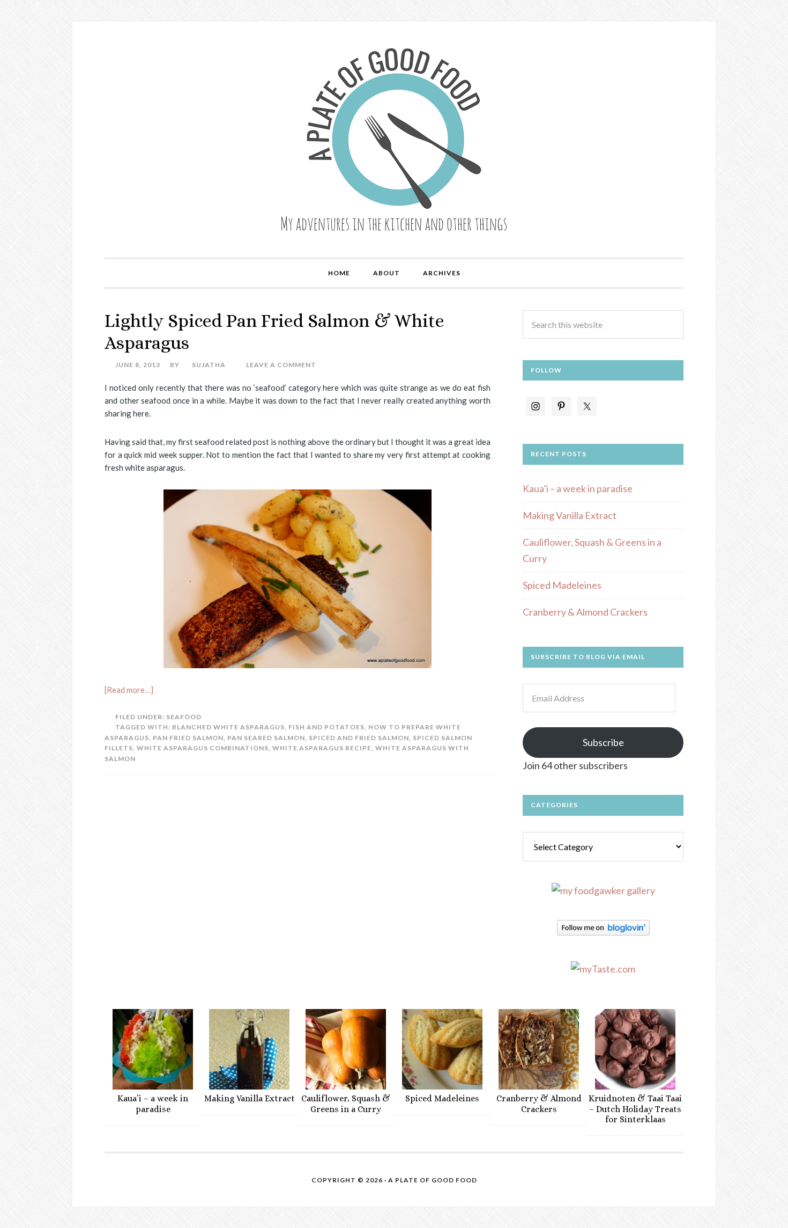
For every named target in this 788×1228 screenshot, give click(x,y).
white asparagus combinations (203, 748)
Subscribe (603, 742)
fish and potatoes (326, 727)
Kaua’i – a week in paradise (578, 488)
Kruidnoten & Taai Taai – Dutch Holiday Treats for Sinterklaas (635, 1108)
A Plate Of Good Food (432, 1180)
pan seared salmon (266, 738)
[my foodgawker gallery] (603, 890)
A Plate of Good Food (394, 139)
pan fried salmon (188, 738)
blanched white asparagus (228, 727)
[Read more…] (129, 690)
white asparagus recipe (321, 748)
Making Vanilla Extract (569, 515)
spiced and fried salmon (359, 738)
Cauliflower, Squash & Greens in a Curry (345, 1103)
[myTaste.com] (603, 969)
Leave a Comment (281, 365)
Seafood (184, 717)
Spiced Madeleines (562, 585)
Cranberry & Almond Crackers (585, 612)
